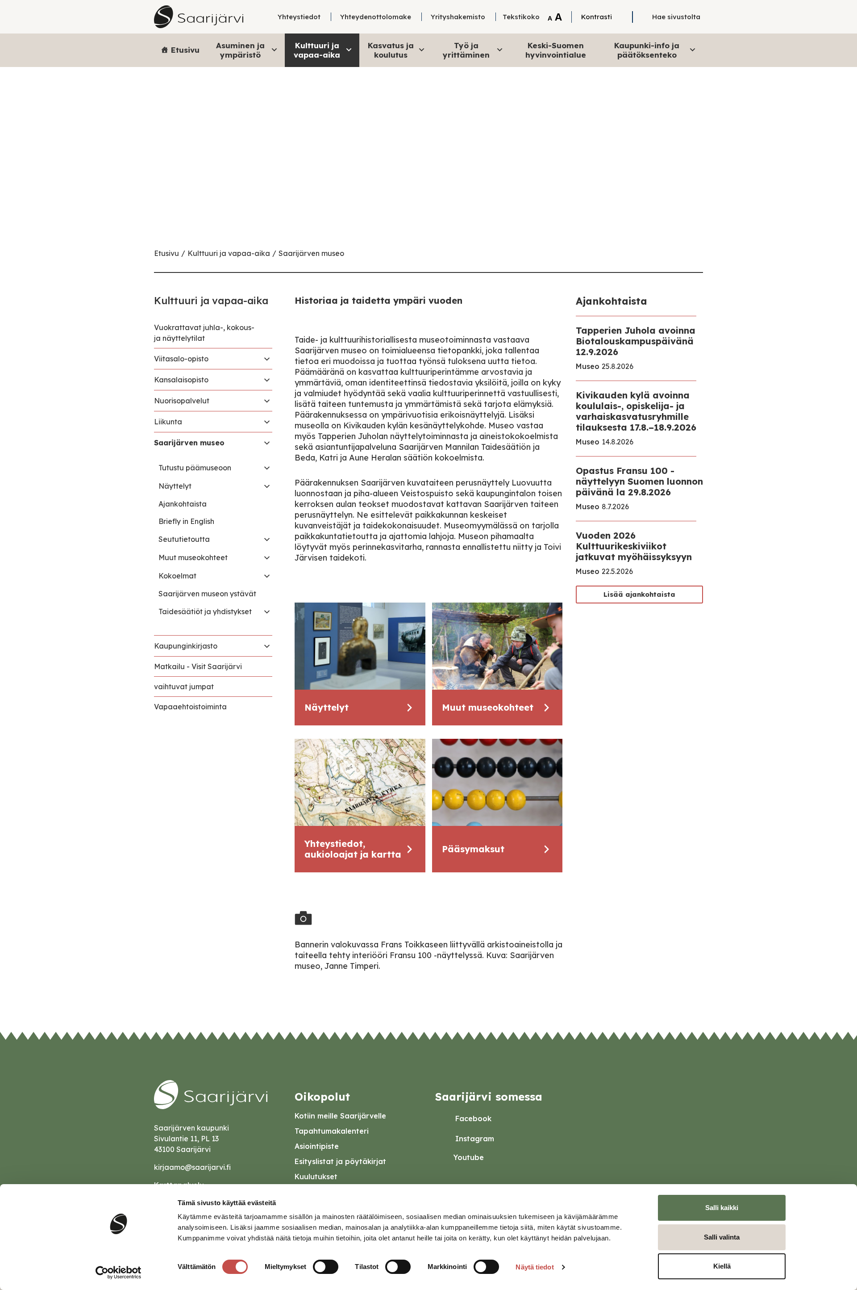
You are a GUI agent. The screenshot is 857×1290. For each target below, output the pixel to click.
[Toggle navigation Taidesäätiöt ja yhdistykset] (267, 611)
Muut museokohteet (193, 557)
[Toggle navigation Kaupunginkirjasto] (267, 646)
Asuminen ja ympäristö (240, 50)
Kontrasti (596, 17)
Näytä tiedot (534, 1267)
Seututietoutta (184, 539)
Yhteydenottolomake (375, 17)
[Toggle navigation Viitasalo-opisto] (267, 358)
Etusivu (185, 49)
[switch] (325, 1267)
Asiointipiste (317, 1146)
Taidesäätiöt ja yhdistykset (205, 611)
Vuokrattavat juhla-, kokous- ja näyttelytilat (204, 333)
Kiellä (722, 1266)
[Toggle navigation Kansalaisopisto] (267, 379)
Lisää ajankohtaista (639, 594)
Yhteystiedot (299, 17)
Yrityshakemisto (458, 17)
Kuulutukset (316, 1176)
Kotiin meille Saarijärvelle (340, 1115)
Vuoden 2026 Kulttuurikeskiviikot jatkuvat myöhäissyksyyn (634, 546)
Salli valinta (722, 1237)
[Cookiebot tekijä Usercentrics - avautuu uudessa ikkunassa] (118, 1272)
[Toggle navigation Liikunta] (267, 421)
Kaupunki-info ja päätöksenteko (646, 50)
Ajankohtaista (182, 503)
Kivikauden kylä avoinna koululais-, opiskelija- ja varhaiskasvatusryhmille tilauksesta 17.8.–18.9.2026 (636, 411)
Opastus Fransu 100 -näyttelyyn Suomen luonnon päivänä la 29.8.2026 (639, 481)
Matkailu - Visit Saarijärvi (198, 666)
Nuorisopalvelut (181, 400)
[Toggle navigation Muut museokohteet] (267, 557)
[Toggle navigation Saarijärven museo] (267, 442)
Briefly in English (186, 521)
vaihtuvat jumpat (184, 686)
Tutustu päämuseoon (194, 467)
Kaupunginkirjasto (185, 645)
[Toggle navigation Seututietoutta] (267, 539)
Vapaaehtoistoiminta (190, 706)
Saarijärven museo (311, 253)
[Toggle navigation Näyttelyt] (267, 486)
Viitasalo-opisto (181, 358)
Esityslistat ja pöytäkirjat (340, 1161)
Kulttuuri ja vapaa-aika (317, 50)
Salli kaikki (721, 1207)
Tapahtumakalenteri (332, 1131)
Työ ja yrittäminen (466, 50)
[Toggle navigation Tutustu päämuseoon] (267, 467)
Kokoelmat (177, 575)
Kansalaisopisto (181, 379)
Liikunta (168, 421)
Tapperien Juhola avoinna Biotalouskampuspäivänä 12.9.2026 (635, 341)
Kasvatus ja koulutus (391, 50)
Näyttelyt (174, 486)
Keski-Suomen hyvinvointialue (555, 50)
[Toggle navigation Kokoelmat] (267, 576)
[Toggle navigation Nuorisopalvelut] (267, 400)
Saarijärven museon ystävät (207, 593)
